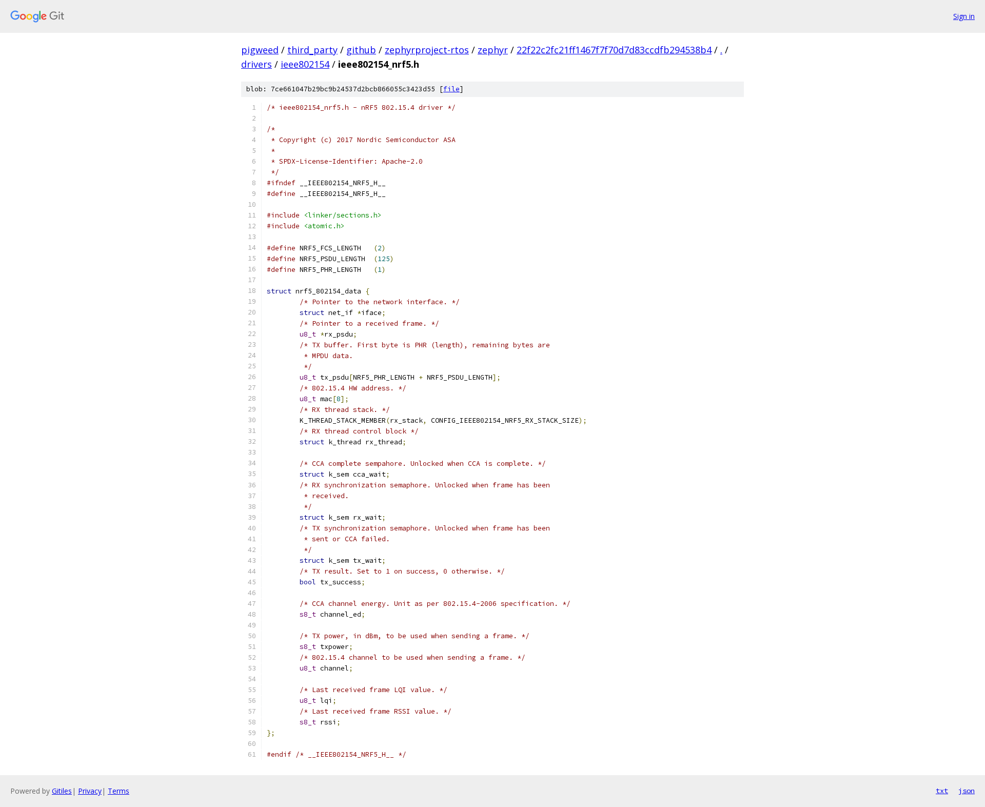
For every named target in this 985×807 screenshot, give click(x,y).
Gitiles (62, 791)
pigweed (260, 50)
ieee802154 (305, 64)
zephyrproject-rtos (427, 50)
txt (942, 790)
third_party (312, 50)
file (451, 89)
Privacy (90, 791)
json (966, 790)
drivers (256, 64)
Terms (118, 791)
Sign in (964, 16)
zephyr (493, 50)
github (361, 50)
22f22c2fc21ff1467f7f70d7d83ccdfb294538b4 (614, 50)
